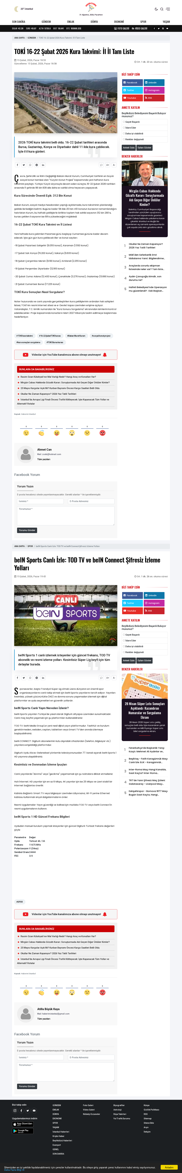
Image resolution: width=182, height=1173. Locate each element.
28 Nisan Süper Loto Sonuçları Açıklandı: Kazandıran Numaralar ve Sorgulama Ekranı (145, 710)
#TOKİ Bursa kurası (54, 342)
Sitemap (147, 1118)
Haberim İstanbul (28, 414)
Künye (146, 1105)
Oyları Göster (144, 147)
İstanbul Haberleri (61, 1132)
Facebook (132, 82)
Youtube (131, 98)
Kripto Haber (58, 1136)
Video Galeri (89, 1110)
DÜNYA (94, 21)
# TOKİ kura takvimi (24, 336)
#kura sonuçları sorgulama (28, 342)
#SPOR (19, 902)
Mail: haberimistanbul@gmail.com (53, 1014)
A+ (107, 165)
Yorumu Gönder (27, 530)
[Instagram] (163, 28)
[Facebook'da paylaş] (17, 164)
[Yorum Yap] (101, 164)
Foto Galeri (88, 1105)
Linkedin (152, 82)
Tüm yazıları (43, 459)
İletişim (147, 1132)
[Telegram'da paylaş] (36, 164)
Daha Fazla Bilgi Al (14, 1169)
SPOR (143, 21)
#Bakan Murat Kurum (76, 336)
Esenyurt (57, 1145)
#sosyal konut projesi (101, 336)
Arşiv (146, 1127)
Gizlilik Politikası (151, 1110)
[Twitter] (158, 28)
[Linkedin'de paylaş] (43, 164)
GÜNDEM (46, 21)
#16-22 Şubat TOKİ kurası (50, 336)
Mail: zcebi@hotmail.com (49, 454)
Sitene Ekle (149, 1123)
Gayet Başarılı (132, 122)
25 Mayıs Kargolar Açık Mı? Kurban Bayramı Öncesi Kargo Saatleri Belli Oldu (60, 388)
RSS (150, 98)
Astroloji (117, 1110)
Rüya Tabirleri (119, 1114)
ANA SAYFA (19, 38)
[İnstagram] (15, 1110)
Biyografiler (119, 1105)
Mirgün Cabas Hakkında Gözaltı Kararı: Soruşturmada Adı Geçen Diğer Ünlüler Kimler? (65, 382)
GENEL (56, 1149)
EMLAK (70, 21)
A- (114, 165)
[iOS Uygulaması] (30, 1124)
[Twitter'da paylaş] (23, 164)
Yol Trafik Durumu (121, 1118)
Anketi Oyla (129, 147)
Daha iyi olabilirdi (134, 133)
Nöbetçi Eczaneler (91, 1114)
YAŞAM (166, 21)
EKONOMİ (119, 21)
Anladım (169, 1167)
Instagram (153, 90)
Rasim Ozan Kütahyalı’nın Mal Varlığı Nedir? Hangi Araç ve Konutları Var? (58, 377)
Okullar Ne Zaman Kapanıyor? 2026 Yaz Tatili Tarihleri (48, 394)
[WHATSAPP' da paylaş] (30, 164)
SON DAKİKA (18, 21)
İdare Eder (130, 127)
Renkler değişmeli (134, 139)
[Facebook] (154, 28)
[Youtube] (167, 28)
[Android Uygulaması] (30, 1131)
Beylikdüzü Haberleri (62, 1140)
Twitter (130, 90)
